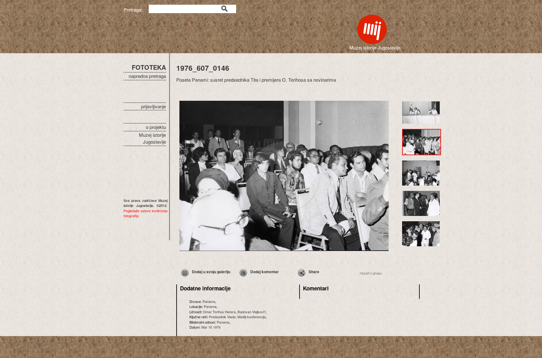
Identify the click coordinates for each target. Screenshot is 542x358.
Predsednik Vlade (222, 316)
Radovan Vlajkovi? (251, 311)
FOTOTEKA (149, 67)
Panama (209, 301)
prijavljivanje (153, 106)
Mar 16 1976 (211, 327)
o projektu (156, 127)
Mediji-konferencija (251, 316)
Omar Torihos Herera (219, 311)
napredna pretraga (147, 76)
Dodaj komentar (264, 271)
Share (314, 271)
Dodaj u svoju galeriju (211, 271)
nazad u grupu (371, 272)
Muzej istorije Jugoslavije (152, 138)
